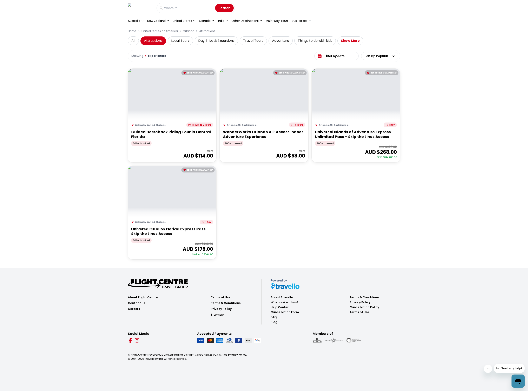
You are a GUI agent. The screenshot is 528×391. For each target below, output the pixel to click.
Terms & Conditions (226, 303)
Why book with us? (284, 302)
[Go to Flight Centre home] (140, 8)
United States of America (159, 31)
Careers (134, 309)
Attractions (207, 31)
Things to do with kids (315, 40)
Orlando (188, 31)
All (133, 40)
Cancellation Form (285, 312)
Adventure (280, 40)
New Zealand (156, 21)
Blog (274, 322)
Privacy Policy (221, 309)
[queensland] (353, 340)
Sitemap (217, 315)
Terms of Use (220, 297)
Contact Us (136, 303)
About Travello (282, 297)
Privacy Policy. (237, 354)
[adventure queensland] (334, 340)
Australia (134, 21)
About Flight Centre (143, 297)
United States (182, 21)
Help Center (280, 307)
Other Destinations (245, 21)
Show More (350, 40)
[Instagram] (136, 340)
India (221, 21)
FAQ (274, 317)
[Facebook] (130, 340)
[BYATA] (317, 340)
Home (132, 31)
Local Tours (180, 40)
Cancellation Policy (364, 307)
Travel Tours (253, 40)
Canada (205, 21)
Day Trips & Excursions (216, 40)
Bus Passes (299, 21)
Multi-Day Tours (277, 21)
